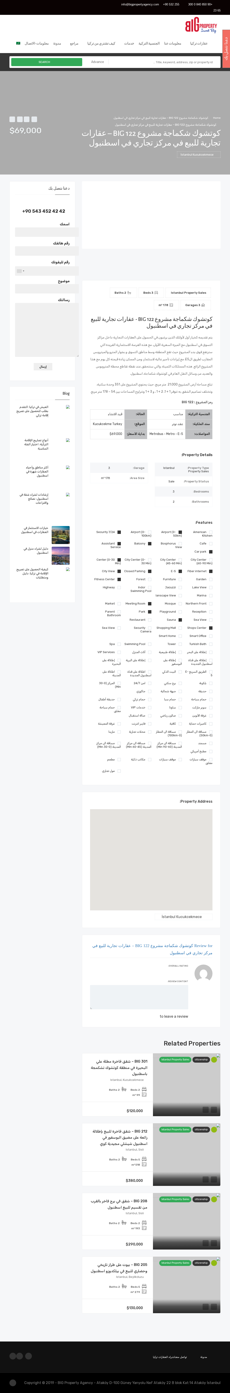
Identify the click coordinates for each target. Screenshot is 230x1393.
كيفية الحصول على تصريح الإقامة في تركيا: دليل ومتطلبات (32, 573)
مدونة (203, 1357)
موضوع (64, 281)
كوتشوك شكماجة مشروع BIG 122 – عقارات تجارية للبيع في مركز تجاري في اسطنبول (160, 117)
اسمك (65, 224)
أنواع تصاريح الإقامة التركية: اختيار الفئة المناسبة (36, 444)
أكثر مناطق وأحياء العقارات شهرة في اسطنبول (37, 471)
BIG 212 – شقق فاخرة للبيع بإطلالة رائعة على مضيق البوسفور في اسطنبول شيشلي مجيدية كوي (120, 1137)
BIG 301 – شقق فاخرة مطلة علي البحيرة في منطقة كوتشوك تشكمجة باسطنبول (119, 1067)
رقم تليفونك (60, 262)
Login (154, 1016)
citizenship (201, 1059)
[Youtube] (13, 5)
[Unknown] (20, 271)
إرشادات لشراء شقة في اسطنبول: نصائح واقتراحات (34, 498)
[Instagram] (20, 5)
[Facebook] (28, 5)
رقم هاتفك (61, 243)
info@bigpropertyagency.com (140, 4)
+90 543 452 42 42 (43, 211)
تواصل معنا (180, 1357)
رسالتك (64, 300)
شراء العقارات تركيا (163, 1357)
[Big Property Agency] (203, 24)
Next (217, 215)
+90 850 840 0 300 (200, 4)
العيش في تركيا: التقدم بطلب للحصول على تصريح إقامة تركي (32, 411)
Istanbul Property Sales (175, 1059)
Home (217, 117)
